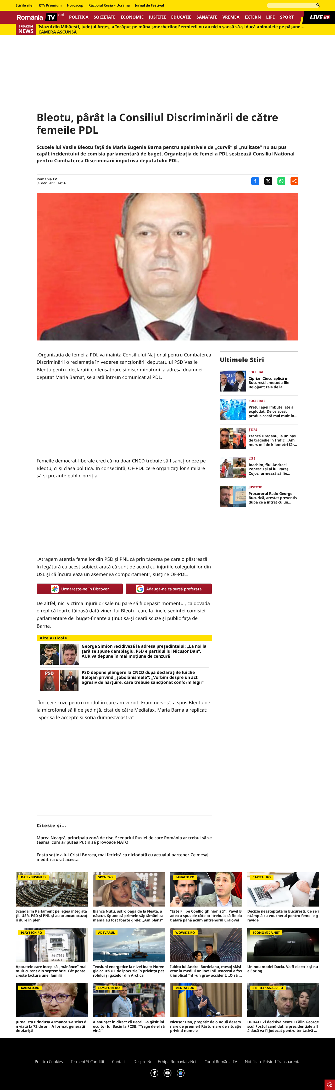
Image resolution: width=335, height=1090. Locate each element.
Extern (253, 17)
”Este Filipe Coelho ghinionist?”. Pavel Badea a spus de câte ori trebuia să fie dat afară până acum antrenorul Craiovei (206, 915)
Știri (253, 429)
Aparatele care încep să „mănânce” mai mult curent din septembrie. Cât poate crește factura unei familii (51, 971)
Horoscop (75, 5)
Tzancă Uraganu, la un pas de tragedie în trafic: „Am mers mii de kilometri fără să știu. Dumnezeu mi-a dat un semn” (273, 440)
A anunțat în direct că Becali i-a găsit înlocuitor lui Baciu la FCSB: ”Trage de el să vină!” (129, 1026)
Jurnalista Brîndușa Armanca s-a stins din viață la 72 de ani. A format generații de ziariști (51, 1026)
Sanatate (207, 17)
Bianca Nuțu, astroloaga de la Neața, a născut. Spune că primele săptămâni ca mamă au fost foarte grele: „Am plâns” (128, 915)
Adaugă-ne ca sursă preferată (174, 588)
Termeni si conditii (87, 1061)
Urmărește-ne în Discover (85, 588)
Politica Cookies (49, 1061)
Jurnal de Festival (149, 5)
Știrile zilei (25, 5)
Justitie (157, 17)
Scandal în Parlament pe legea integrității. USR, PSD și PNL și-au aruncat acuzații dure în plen (51, 915)
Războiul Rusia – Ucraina (109, 5)
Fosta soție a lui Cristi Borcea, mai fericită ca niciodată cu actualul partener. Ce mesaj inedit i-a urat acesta (123, 857)
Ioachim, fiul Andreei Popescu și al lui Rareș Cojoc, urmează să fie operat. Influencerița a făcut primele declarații (270, 469)
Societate (104, 17)
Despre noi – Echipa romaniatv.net (165, 1061)
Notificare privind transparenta (272, 1061)
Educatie (181, 17)
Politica (78, 17)
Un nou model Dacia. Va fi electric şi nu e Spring (282, 969)
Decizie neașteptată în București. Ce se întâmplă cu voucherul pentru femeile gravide (283, 915)
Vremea (230, 17)
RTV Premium (50, 5)
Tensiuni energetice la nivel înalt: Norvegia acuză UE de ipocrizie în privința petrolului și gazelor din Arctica (128, 971)
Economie (132, 17)
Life (270, 17)
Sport (287, 17)
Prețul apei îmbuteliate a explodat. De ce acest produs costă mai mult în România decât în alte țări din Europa (272, 411)
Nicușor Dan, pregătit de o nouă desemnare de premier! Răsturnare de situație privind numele (205, 1026)
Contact (119, 1061)
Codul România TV (220, 1061)
